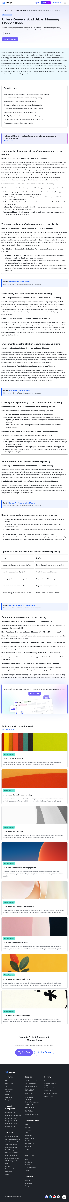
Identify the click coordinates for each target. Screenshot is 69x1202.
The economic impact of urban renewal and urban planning (23, 98)
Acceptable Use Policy (51, 1093)
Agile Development (11, 1144)
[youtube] (54, 1198)
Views (7, 1086)
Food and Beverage (11, 1152)
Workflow (8, 1081)
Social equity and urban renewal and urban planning (20, 101)
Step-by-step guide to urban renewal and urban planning (22, 116)
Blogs (26, 1159)
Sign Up (27, 1180)
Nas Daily (28, 1127)
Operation (8, 1171)
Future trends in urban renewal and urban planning (20, 112)
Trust (45, 1081)
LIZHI (26, 1133)
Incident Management (12, 1158)
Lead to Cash (29, 1104)
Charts (7, 1094)
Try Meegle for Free (10, 39)
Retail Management (11, 1150)
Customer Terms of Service (50, 1084)
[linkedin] (50, 1198)
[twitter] (58, 1198)
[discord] (46, 1198)
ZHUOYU (27, 1141)
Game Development (11, 1142)
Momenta (28, 1146)
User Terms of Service (51, 1088)
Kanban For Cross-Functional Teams (22, 503)
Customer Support (30, 1167)
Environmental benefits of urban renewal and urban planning (23, 105)
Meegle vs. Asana (11, 1123)
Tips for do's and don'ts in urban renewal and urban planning (23, 119)
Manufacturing (29, 1107)
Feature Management (31, 1086)
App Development (30, 1083)
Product (7, 1166)
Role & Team (9, 1083)
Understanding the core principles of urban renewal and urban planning (26, 94)
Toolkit (7, 1091)
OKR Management (11, 1161)
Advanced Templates (31, 1114)
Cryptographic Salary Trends (19, 281)
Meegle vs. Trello (10, 1126)
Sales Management (11, 1147)
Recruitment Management (29, 1110)
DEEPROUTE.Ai (29, 1143)
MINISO (27, 1124)
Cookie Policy (48, 1096)
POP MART (28, 1130)
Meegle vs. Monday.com (13, 1115)
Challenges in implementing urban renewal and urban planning (23, 109)
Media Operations (11, 1155)
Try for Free (34, 694)
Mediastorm (28, 1135)
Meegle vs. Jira (10, 1112)
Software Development (12, 1139)
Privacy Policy (48, 1090)
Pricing (27, 1186)
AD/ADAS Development (12, 1136)
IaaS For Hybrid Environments (19, 390)
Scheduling (8, 1097)
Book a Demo (44, 1052)
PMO (6, 1163)
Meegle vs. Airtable (11, 1121)
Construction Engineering (29, 1098)
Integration (8, 1100)
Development (9, 1169)
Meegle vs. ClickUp (11, 1118)
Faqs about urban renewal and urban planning (18, 123)
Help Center (28, 1162)
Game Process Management (29, 1089)
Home (4, 10)
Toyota (27, 1149)
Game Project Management (29, 1094)
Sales (7, 1174)
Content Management (32, 1102)
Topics (11, 10)
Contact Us (57, 3)
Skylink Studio (29, 1138)
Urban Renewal (21, 10)
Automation (9, 1089)
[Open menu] (65, 3)
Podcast (27, 1164)
